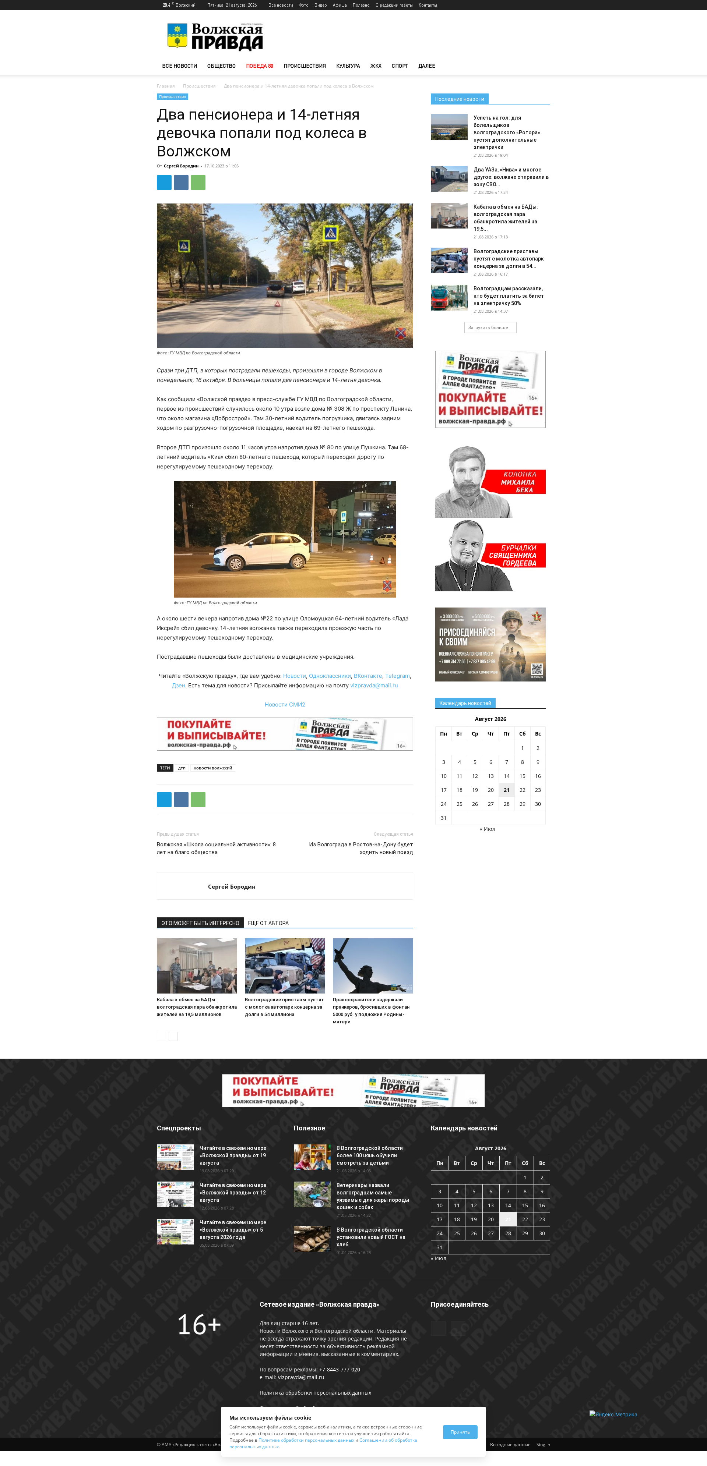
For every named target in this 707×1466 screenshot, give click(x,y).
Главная (166, 86)
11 (459, 775)
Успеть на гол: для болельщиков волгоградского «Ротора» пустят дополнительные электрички (507, 132)
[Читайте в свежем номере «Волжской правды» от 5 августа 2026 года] (175, 1231)
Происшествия (305, 66)
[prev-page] (161, 1036)
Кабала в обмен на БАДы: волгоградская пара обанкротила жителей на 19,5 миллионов (197, 1007)
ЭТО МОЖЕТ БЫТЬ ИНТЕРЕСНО (200, 923)
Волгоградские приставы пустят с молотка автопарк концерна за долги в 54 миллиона (284, 1007)
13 (491, 775)
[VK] (181, 182)
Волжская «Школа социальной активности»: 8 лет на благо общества (216, 848)
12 (475, 775)
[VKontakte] (544, 5)
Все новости (280, 5)
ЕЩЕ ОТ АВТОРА (268, 923)
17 (444, 789)
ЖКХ (375, 66)
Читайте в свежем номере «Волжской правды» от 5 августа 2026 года (233, 1229)
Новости (294, 675)
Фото (304, 5)
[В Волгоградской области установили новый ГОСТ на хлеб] (312, 1239)
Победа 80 (259, 66)
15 (522, 775)
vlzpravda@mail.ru (374, 685)
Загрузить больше (488, 327)
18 (459, 789)
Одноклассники (330, 675)
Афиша (340, 5)
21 (507, 789)
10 (444, 775)
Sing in (543, 1444)
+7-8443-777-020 (339, 1369)
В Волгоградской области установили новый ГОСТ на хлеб (371, 1237)
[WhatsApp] (198, 182)
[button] (541, 66)
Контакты (428, 5)
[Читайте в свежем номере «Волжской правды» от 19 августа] (175, 1157)
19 (475, 789)
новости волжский (213, 768)
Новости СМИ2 (285, 704)
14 (507, 775)
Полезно (361, 5)
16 (538, 775)
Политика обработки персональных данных (315, 1392)
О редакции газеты (394, 5)
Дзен (178, 685)
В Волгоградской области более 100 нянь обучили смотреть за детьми (370, 1155)
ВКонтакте (368, 675)
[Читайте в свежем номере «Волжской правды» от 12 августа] (175, 1194)
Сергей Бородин (181, 166)
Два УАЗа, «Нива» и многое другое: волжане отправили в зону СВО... (511, 177)
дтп (182, 768)
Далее (426, 66)
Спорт (400, 66)
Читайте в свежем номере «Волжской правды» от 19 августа (233, 1155)
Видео (320, 5)
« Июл (487, 828)
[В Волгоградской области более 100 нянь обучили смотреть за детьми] (312, 1157)
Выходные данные (510, 1444)
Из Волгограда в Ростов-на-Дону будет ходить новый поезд (361, 848)
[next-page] (173, 1036)
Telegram (397, 675)
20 (491, 789)
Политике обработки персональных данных (306, 1440)
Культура (348, 66)
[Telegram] (532, 5)
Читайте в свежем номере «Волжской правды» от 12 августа (233, 1192)
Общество (221, 66)
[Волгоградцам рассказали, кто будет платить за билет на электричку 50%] (449, 298)
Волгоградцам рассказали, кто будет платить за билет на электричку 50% (509, 296)
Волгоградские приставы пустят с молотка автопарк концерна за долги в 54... (509, 258)
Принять (460, 1432)
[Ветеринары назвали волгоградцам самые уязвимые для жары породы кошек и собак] (312, 1194)
